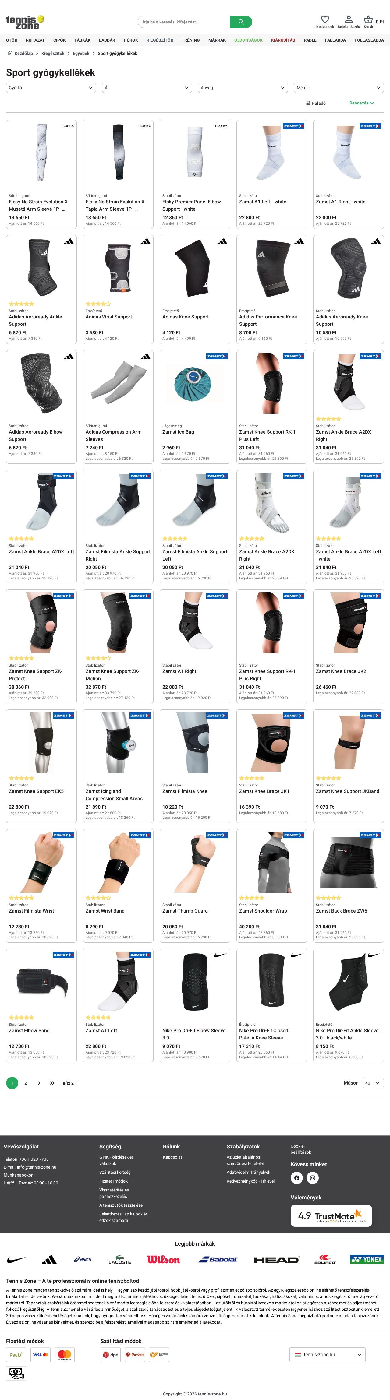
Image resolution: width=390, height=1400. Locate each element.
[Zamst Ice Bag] (195, 383)
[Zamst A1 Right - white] (349, 153)
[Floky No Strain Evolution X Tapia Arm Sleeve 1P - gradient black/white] (118, 153)
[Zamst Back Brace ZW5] (349, 862)
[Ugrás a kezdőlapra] (25, 22)
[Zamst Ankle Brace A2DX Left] (41, 503)
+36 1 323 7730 (41, 4)
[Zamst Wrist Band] (118, 862)
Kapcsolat (172, 1157)
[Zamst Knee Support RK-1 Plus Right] (272, 622)
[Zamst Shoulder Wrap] (272, 862)
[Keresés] (241, 22)
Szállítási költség (115, 1172)
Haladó (319, 103)
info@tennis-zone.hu (36, 1167)
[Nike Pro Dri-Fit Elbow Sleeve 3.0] (195, 982)
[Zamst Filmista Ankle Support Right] (118, 503)
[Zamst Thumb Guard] (195, 862)
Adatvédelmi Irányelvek (248, 1172)
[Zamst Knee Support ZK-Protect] (41, 622)
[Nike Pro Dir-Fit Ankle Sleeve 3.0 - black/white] (349, 982)
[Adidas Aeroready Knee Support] (349, 268)
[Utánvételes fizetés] (16, 1373)
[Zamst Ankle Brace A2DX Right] (349, 383)
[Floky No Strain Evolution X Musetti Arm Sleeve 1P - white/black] (41, 153)
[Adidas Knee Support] (195, 268)
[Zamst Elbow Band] (41, 982)
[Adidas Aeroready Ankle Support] (41, 268)
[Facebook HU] (297, 1178)
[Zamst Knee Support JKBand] (349, 742)
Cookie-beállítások (297, 1149)
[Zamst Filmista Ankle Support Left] (195, 503)
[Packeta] (135, 1354)
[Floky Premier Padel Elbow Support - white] (195, 153)
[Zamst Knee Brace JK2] (349, 622)
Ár (107, 87)
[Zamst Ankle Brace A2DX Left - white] (349, 503)
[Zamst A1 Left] (118, 982)
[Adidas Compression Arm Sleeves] (118, 383)
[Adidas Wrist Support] (118, 268)
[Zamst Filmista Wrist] (41, 862)
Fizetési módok (113, 1181)
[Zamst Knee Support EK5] (41, 742)
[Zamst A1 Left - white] (272, 153)
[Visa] (40, 1354)
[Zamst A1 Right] (195, 622)
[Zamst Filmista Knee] (195, 742)
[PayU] (16, 1354)
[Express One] (159, 1354)
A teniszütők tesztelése (121, 1205)
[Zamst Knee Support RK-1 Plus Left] (272, 383)
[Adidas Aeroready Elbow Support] (41, 383)
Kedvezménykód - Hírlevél (251, 1181)
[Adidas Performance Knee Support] (272, 268)
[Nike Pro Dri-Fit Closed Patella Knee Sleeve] (272, 982)
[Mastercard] (65, 1354)
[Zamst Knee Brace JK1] (272, 742)
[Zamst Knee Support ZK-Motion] (118, 622)
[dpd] (111, 1354)
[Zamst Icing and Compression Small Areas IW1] (118, 742)
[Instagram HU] (313, 1178)
